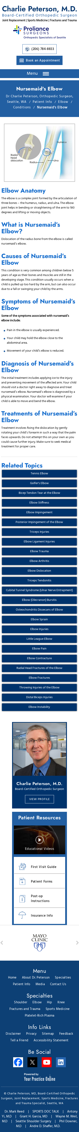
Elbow (63, 102)
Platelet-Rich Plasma (39, 1015)
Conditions (22, 107)
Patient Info (43, 102)
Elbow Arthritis (39, 561)
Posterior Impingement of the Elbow (39, 522)
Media (40, 984)
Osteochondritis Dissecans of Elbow (39, 609)
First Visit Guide (44, 867)
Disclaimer (13, 1033)
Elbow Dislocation (39, 570)
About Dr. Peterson (36, 977)
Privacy (31, 1033)
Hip (49, 1002)
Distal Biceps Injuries (39, 697)
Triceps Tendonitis (39, 580)
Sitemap (48, 1033)
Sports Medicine (58, 1009)
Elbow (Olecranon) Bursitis (39, 600)
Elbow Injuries (39, 629)
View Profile (39, 799)
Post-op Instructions (40, 899)
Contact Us (58, 984)
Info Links (39, 1027)
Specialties (63, 977)
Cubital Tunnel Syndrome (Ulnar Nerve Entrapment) (39, 590)
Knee (61, 1002)
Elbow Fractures (39, 677)
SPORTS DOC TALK (45, 1111)
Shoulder (20, 1002)
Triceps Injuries (39, 531)
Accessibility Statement (51, 1040)
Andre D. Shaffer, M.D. (45, 1126)
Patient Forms (41, 881)
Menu (33, 73)
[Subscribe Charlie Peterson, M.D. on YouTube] (47, 1062)
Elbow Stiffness (39, 502)
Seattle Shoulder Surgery (33, 1121)
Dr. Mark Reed (14, 1111)
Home (12, 977)
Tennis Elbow (39, 473)
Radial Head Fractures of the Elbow (39, 668)
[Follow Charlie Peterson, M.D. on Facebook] (18, 1062)
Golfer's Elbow (39, 483)
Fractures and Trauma (24, 1009)
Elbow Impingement (39, 512)
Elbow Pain (39, 648)
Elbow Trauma (39, 551)
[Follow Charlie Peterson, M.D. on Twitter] (32, 1062)
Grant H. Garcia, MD (33, 1116)
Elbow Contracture (39, 658)
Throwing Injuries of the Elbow (39, 687)
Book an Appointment (43, 60)
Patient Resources (39, 817)
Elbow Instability (39, 707)
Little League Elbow (39, 639)
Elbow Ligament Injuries (39, 541)
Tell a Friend (19, 1040)
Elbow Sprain (39, 619)
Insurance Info (42, 915)
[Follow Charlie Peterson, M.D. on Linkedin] (61, 1062)
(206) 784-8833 (42, 49)
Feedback (66, 1033)
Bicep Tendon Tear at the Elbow (39, 493)
